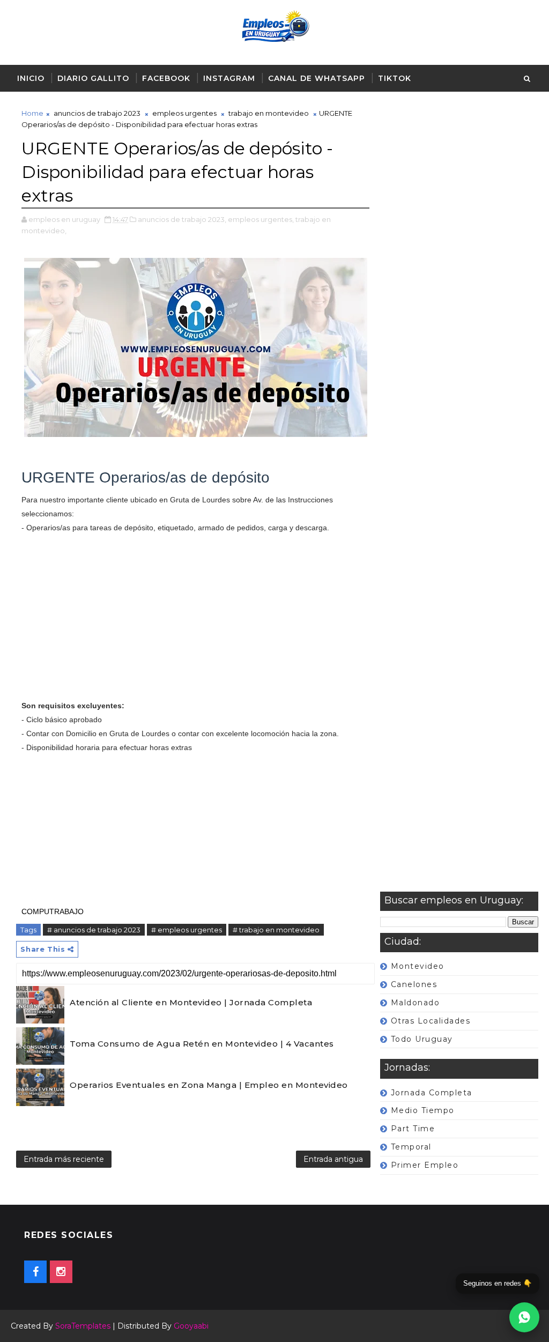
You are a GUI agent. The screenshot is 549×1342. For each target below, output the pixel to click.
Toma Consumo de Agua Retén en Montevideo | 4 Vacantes (202, 1044)
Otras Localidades (431, 1021)
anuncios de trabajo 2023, (182, 219)
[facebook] (35, 1272)
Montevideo (417, 966)
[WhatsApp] (524, 1317)
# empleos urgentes (186, 929)
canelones (414, 984)
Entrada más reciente (64, 1159)
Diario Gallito (93, 78)
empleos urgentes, (261, 219)
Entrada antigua (333, 1159)
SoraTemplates (82, 1326)
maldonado (415, 1002)
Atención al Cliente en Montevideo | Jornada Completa (191, 1002)
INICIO (30, 78)
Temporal (411, 1147)
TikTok (394, 78)
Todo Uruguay (422, 1039)
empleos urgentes (184, 113)
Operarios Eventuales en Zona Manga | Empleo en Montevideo (209, 1085)
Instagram (229, 78)
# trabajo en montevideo (276, 929)
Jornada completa (431, 1093)
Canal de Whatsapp (316, 78)
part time (413, 1128)
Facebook (166, 78)
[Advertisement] (459, 500)
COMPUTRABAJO (52, 911)
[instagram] (61, 1272)
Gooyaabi (191, 1326)
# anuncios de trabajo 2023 (93, 929)
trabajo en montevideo (268, 113)
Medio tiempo (423, 1110)
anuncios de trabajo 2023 (97, 113)
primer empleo (425, 1165)
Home (32, 113)
